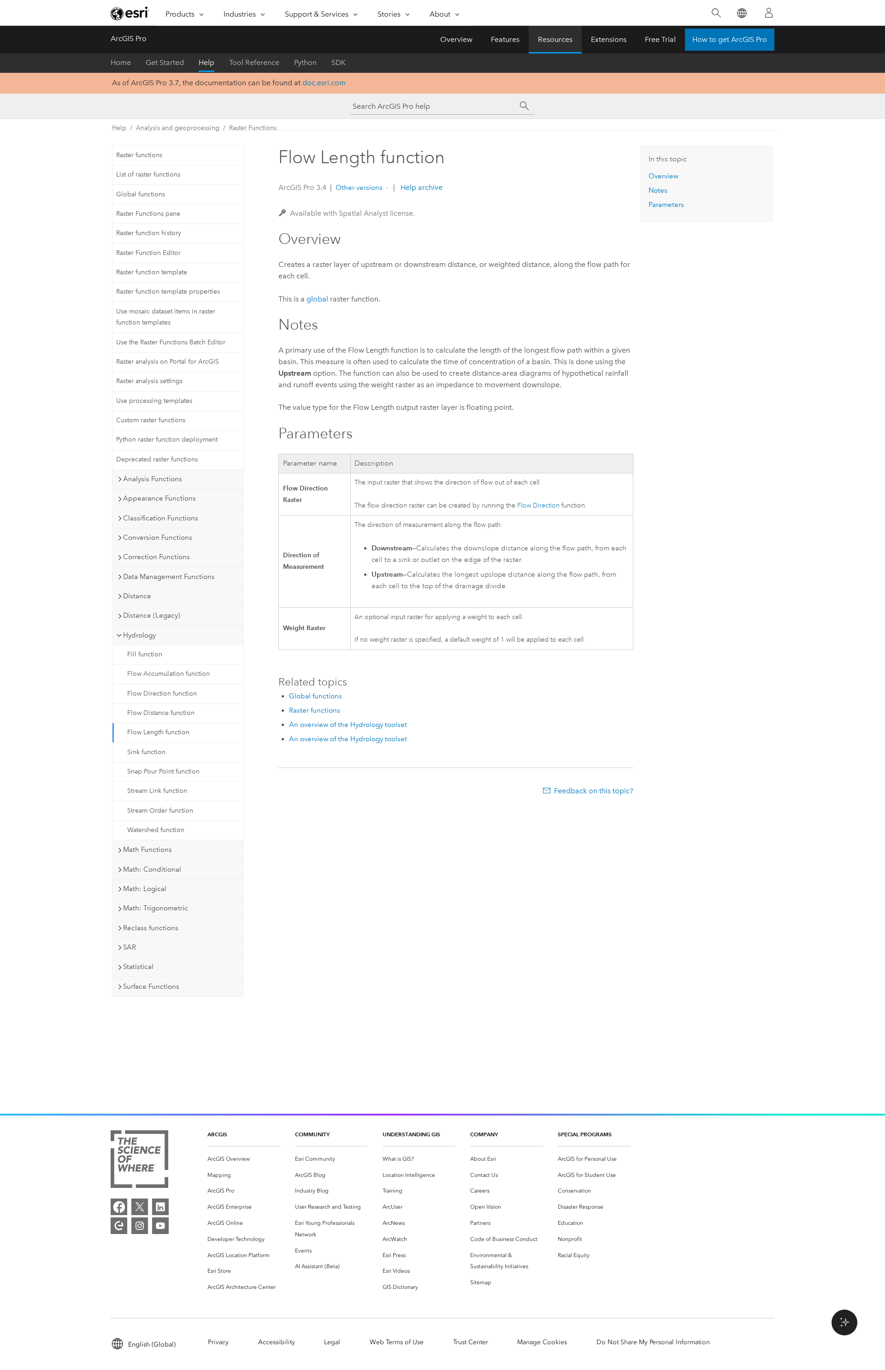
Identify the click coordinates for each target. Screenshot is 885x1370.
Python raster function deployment (167, 439)
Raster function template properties (168, 291)
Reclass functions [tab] (150, 928)
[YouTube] (160, 1225)
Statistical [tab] (138, 967)
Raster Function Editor (148, 253)
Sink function (146, 752)
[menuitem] (243, 1159)
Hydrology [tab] (139, 635)
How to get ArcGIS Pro (729, 39)
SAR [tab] (129, 947)
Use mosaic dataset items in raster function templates (165, 317)
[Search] (716, 13)
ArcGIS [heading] (217, 1134)
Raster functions (139, 155)
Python (305, 62)
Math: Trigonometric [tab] (155, 908)
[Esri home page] (130, 13)
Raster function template (151, 272)
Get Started (165, 62)
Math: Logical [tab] (144, 889)
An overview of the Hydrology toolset (348, 724)
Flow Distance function (161, 713)
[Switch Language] (741, 13)
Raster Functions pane (148, 214)
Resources (555, 39)
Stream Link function (157, 791)
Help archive (420, 187)
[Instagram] (139, 1225)
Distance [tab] (137, 596)
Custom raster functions (150, 420)
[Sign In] (769, 13)
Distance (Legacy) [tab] (151, 615)
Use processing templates (154, 401)
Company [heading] (484, 1134)
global (317, 299)
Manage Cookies (542, 1342)
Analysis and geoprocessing (177, 128)
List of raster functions (148, 174)
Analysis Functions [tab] (152, 479)
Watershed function (155, 830)
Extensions (608, 39)
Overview (456, 39)
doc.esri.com (324, 82)
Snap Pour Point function (163, 771)
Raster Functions (253, 128)
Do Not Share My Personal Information (653, 1342)
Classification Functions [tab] (160, 518)
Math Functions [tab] (147, 849)
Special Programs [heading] (585, 1134)
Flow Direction (538, 505)
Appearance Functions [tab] (159, 498)
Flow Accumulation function (168, 674)
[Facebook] (119, 1207)
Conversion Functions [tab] (157, 537)
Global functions (140, 194)
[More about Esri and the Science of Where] (139, 1161)
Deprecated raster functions (157, 459)
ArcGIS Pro (129, 38)
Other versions (359, 187)
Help (206, 62)
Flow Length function (158, 732)
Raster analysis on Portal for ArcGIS (167, 362)
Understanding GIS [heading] (411, 1134)
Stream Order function (160, 811)
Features (505, 39)
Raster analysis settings (149, 381)
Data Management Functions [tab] (169, 577)
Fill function (144, 654)
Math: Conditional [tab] (152, 869)
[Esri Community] (119, 1225)
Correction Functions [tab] (156, 557)
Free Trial (660, 39)
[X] (139, 1207)
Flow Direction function (162, 693)
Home (121, 62)
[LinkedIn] (160, 1207)
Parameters (666, 205)
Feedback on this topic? (593, 790)
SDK (338, 62)
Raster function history (148, 233)
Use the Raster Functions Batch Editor (170, 342)
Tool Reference (254, 62)
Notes (658, 190)
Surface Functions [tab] (151, 986)
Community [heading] (312, 1134)
